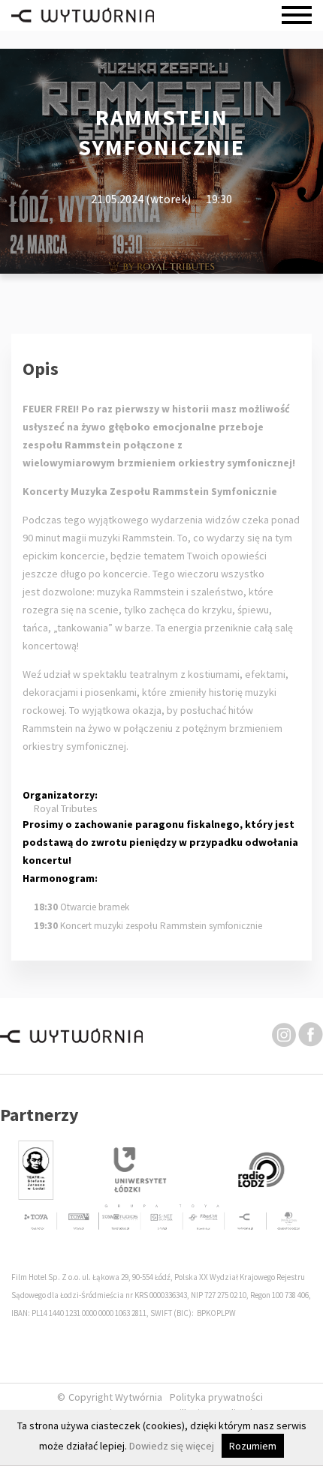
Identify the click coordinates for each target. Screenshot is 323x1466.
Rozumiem (252, 1446)
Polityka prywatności (216, 1397)
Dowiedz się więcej (171, 1446)
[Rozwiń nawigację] (297, 15)
